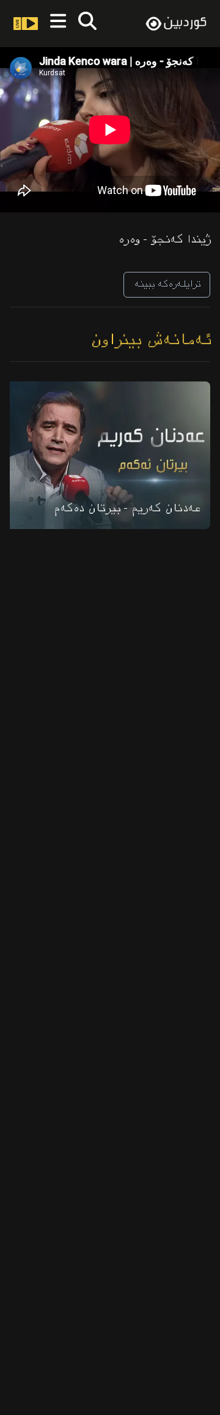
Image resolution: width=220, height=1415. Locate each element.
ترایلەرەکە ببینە (167, 284)
